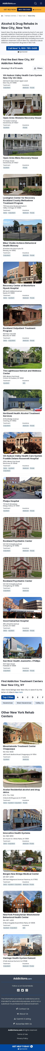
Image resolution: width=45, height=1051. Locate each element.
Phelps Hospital (11, 501)
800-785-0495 (24, 10)
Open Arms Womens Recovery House (22, 118)
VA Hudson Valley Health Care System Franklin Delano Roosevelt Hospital (22, 457)
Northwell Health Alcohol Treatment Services (21, 414)
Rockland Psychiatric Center (17, 541)
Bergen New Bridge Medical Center (21, 874)
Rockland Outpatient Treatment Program (19, 329)
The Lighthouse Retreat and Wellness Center (22, 372)
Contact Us (24, 1009)
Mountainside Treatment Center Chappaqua (19, 747)
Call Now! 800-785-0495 (22, 48)
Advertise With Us (24, 1024)
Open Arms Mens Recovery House (20, 158)
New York (22, 16)
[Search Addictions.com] (35, 3)
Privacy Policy (22, 1038)
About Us (24, 1014)
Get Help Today (21, 1046)
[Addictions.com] (2, 16)
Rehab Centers (10, 16)
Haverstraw (8, 703)
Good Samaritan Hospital (16, 621)
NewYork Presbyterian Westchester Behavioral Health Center (21, 916)
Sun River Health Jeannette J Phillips (21, 661)
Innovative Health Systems (16, 833)
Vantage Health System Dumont (19, 958)
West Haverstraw (24, 703)
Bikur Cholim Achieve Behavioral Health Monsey (19, 244)
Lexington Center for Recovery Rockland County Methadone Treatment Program (19, 200)
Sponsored (37, 9)
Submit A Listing (24, 1019)
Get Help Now (10, 10)
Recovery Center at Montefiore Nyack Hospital (19, 286)
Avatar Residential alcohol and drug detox (21, 790)
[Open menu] (41, 3)
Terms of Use (22, 1034)
